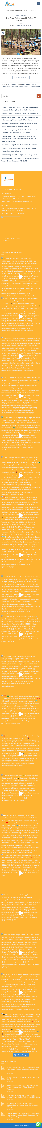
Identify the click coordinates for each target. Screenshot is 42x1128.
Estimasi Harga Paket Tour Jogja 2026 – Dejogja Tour (19, 155)
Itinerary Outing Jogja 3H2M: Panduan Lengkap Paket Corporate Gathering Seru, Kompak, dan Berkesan (19, 108)
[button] (38, 3)
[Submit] (39, 96)
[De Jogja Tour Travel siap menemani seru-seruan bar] (21, 674)
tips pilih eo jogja (23, 86)
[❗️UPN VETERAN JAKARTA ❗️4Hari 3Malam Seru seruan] (21, 594)
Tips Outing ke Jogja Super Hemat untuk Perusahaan (19, 145)
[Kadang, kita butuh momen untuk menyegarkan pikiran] (21, 356)
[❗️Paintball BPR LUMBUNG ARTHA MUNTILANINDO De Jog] (21, 396)
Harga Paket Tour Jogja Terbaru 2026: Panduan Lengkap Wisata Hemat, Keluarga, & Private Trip (20, 160)
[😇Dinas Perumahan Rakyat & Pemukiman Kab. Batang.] (21, 555)
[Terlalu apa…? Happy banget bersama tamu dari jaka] (21, 992)
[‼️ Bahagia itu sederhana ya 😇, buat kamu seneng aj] (21, 793)
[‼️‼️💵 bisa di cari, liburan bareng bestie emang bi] (21, 714)
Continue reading (21, 77)
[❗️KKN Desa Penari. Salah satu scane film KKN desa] (21, 475)
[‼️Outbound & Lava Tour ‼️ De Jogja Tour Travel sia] (21, 754)
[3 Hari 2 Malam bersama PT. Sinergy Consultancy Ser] (21, 913)
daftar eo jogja (26, 84)
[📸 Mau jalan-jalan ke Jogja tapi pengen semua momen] (21, 1032)
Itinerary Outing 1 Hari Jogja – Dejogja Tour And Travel (19, 113)
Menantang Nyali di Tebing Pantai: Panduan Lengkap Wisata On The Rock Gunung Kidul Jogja (19, 125)
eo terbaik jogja (13, 86)
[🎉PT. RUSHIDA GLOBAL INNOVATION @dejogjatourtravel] (21, 276)
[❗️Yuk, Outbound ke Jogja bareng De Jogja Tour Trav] (21, 435)
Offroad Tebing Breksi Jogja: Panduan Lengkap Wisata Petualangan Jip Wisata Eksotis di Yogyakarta (19, 118)
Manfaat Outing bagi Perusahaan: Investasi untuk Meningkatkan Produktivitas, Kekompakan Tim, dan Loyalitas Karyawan (18, 138)
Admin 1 (29, 25)
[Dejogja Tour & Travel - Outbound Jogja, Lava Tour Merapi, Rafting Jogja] (9, 3)
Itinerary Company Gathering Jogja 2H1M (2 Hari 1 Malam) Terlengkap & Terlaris (18, 150)
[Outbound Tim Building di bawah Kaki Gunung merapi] (21, 952)
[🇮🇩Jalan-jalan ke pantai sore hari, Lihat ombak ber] (21, 833)
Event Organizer (21, 15)
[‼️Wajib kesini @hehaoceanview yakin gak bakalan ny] (21, 515)
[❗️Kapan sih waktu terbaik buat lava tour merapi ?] (21, 873)
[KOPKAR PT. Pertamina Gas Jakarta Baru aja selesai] (21, 316)
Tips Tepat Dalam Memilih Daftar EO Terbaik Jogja (21, 19)
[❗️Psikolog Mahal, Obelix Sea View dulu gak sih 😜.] (21, 634)
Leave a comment (36, 86)
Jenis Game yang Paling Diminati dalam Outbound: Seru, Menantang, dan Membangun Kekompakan (20, 131)
